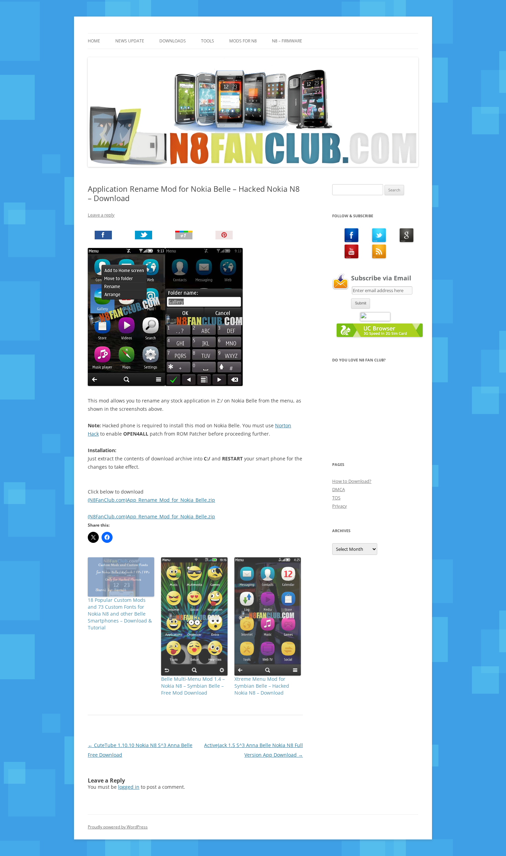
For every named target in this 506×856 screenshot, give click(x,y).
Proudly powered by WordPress (118, 827)
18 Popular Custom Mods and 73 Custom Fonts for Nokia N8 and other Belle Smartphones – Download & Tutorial (120, 614)
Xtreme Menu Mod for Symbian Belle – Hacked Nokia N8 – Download (261, 686)
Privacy (339, 506)
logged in (128, 787)
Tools (207, 41)
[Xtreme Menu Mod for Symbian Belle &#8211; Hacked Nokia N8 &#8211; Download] (267, 616)
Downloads (172, 41)
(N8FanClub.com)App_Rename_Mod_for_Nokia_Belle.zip (151, 500)
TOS (336, 498)
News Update (129, 41)
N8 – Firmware (287, 41)
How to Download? (351, 481)
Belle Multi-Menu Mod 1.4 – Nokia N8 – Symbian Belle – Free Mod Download (193, 686)
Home (94, 41)
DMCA (338, 489)
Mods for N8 (243, 41)
